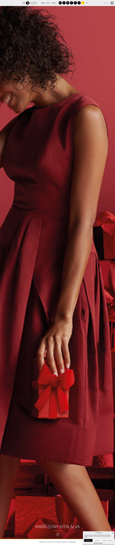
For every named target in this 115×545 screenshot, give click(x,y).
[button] (112, 532)
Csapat (48, 2)
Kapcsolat (54, 2)
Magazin (43, 2)
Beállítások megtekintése (108, 540)
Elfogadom (88, 540)
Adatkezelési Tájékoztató (98, 542)
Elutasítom (97, 540)
